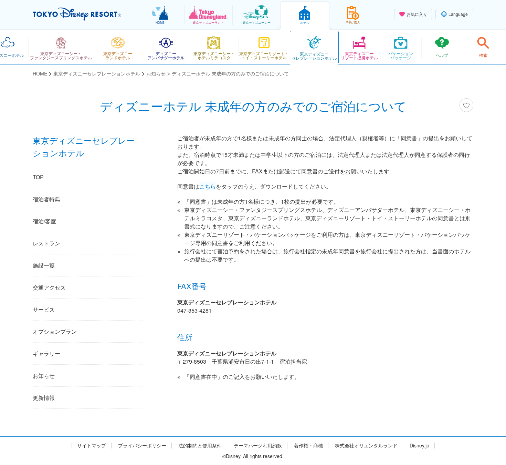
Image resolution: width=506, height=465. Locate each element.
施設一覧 (44, 265)
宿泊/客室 (44, 221)
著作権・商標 (308, 445)
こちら (207, 186)
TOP (38, 177)
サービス (44, 309)
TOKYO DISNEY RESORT (77, 14)
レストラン (46, 243)
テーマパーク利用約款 (258, 445)
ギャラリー (46, 353)
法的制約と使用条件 (200, 445)
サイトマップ (91, 445)
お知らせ (44, 376)
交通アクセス (49, 287)
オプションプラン (55, 331)
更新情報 (44, 398)
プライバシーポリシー (142, 445)
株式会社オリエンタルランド (366, 445)
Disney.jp (419, 445)
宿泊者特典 (46, 199)
